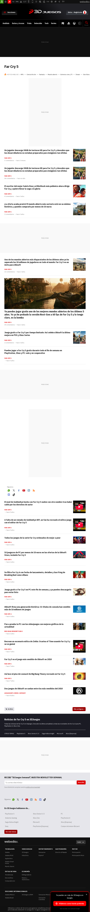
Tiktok (14, 494)
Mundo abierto (52, 74)
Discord (9, 494)
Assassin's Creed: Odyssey (15, 693)
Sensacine (42, 852)
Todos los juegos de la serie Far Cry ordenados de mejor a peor (32, 537)
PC (62, 814)
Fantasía (42, 74)
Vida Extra (25, 855)
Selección (38, 23)
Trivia (29, 23)
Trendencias (9, 875)
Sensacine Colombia (42, 898)
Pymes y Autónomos (25, 879)
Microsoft (60, 734)
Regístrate (78, 12)
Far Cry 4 (7, 614)
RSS (34, 490)
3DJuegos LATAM (27, 895)
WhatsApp (9, 490)
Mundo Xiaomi (9, 866)
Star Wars (86, 74)
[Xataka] (2, 2)
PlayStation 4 (65, 818)
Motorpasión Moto (78, 855)
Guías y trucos (18, 23)
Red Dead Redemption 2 (13, 631)
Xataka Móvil (9, 855)
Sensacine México (44, 895)
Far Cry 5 (7, 158)
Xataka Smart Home (9, 862)
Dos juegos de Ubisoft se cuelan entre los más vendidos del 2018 (33, 688)
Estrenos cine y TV (66, 74)
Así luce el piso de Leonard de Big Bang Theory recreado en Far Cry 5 (34, 674)
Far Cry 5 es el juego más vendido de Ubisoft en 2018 (28, 659)
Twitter (14, 490)
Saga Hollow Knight (48, 734)
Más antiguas (79, 709)
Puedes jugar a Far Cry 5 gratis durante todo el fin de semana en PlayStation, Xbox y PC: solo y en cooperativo (33, 351)
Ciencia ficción (31, 74)
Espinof (41, 855)
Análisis (6, 23)
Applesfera (8, 858)
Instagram (29, 490)
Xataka (7, 852)
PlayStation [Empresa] (40, 826)
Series (53, 23)
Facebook (19, 490)
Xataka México (10, 895)
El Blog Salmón (26, 875)
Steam (78, 74)
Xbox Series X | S (33, 734)
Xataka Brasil (9, 898)
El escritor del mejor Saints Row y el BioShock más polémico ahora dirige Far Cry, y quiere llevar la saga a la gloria (36, 187)
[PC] (62, 23)
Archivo (10, 709)
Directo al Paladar (61, 852)
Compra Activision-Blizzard (70, 826)
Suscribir (81, 782)
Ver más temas (11, 832)
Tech (46, 23)
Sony (6, 826)
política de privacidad (33, 787)
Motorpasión (76, 852)
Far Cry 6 (7, 542)
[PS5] (68, 23)
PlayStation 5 (21, 734)
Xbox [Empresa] (71, 734)
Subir (79, 842)
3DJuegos (45, 11)
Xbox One (36, 818)
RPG (22, 74)
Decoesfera (9, 878)
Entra (70, 12)
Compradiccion (10, 881)
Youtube (24, 490)
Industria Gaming (11, 818)
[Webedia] (11, 841)
